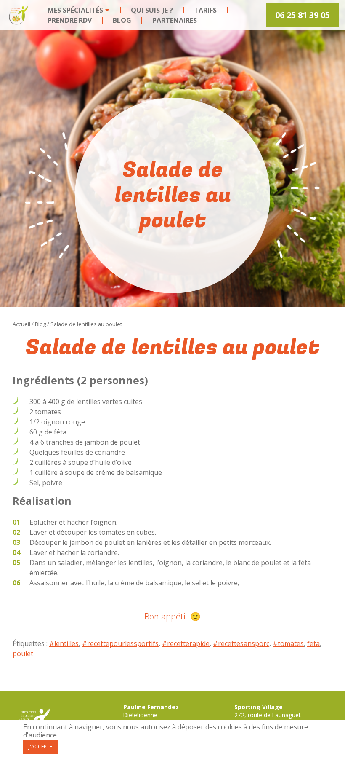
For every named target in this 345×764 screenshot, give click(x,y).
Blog (122, 20)
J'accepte (40, 746)
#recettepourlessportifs (120, 643)
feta (313, 643)
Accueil (21, 324)
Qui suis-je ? (152, 10)
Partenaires (174, 20)
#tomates (288, 643)
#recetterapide (186, 643)
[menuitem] (79, 10)
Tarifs (205, 10)
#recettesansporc (241, 643)
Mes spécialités (75, 10)
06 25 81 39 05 (302, 15)
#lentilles (64, 643)
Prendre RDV (70, 20)
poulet (23, 653)
